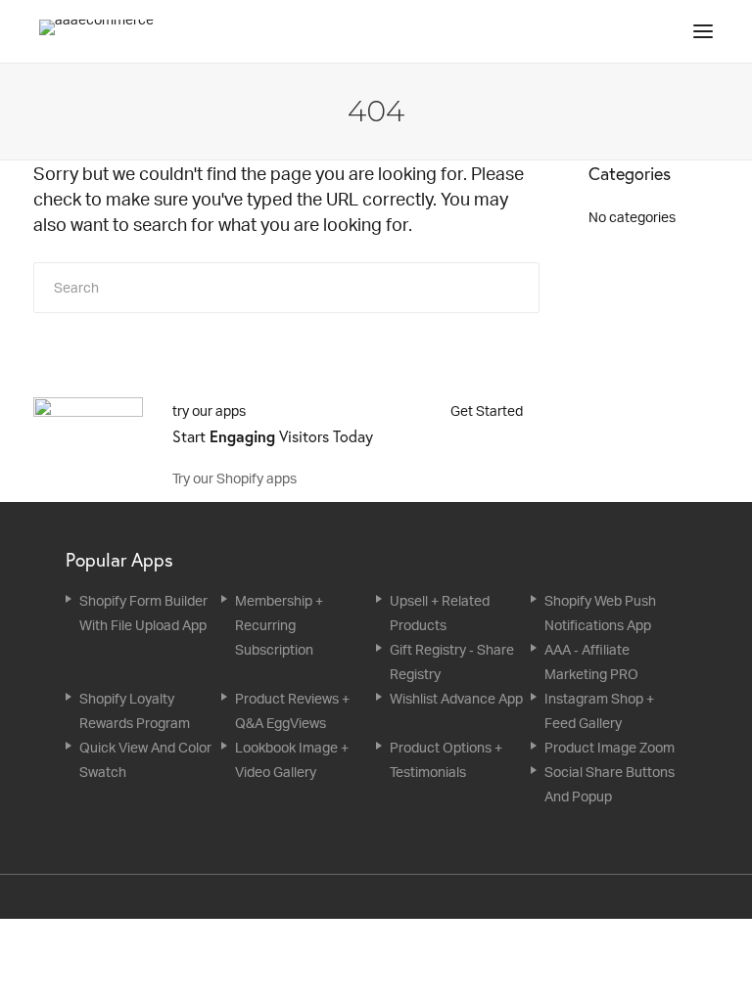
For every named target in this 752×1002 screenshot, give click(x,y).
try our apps (209, 410)
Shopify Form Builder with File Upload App (143, 612)
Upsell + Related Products (440, 612)
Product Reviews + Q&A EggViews (292, 710)
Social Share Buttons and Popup (609, 783)
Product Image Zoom (609, 747)
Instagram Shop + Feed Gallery (599, 710)
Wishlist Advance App (456, 698)
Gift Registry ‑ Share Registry (452, 661)
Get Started (488, 410)
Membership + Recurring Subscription (279, 625)
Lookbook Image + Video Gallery (292, 759)
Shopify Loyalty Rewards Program (134, 710)
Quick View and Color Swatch (145, 759)
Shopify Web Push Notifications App (600, 612)
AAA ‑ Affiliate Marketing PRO (591, 661)
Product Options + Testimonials (446, 759)
